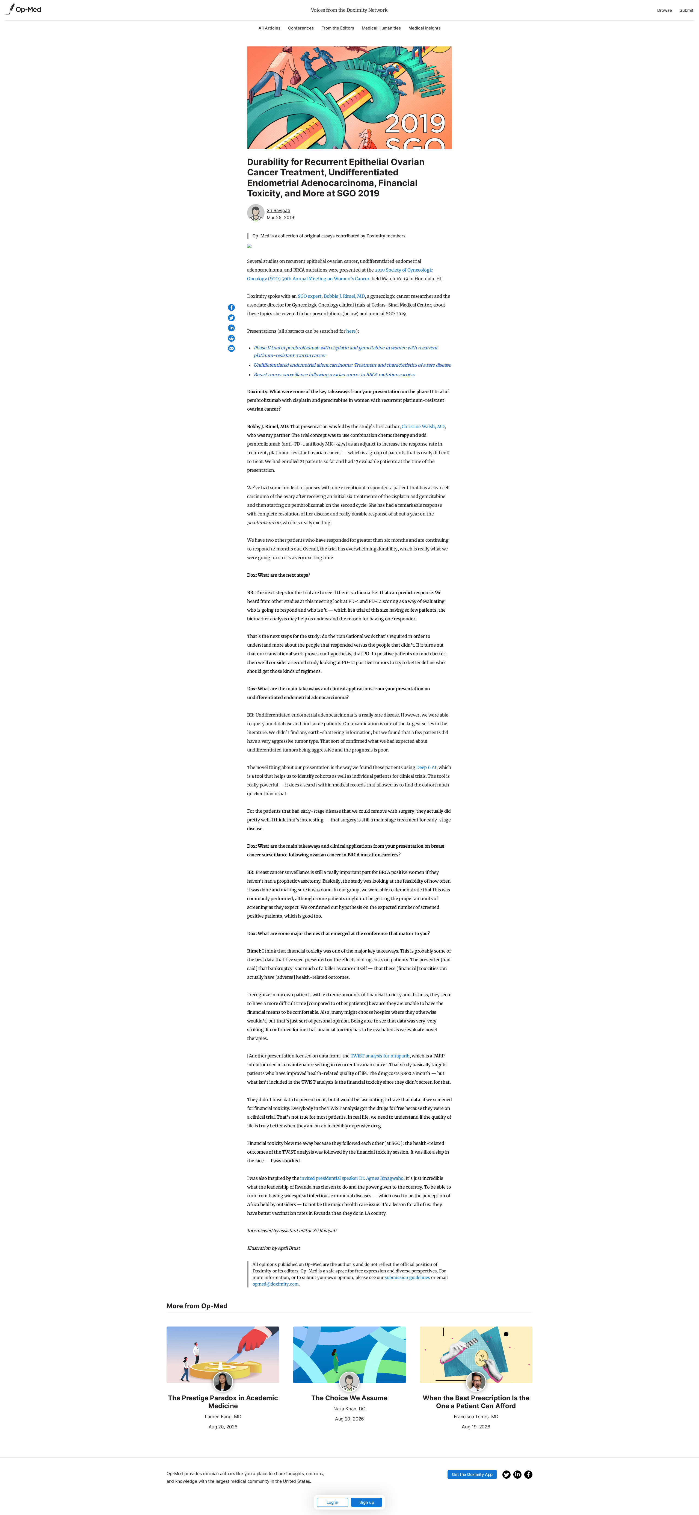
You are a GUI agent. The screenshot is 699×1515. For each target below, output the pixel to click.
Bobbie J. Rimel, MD (344, 296)
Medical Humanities (381, 28)
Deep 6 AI (426, 767)
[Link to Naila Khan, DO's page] (349, 1382)
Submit (687, 10)
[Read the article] (223, 1355)
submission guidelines (407, 1277)
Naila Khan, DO (349, 1408)
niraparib (400, 1056)
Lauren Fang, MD (223, 1416)
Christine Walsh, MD (423, 426)
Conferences (301, 28)
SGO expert (310, 296)
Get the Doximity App (472, 1474)
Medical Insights (424, 28)
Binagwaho (392, 1178)
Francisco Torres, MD (476, 1416)
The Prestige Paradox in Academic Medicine (223, 1402)
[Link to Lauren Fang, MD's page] (223, 1382)
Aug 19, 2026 (455, 1426)
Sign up (366, 1502)
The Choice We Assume (349, 1398)
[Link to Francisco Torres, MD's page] (476, 1382)
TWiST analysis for (370, 1056)
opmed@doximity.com (276, 1284)
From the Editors (337, 28)
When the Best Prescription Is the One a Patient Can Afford (476, 1402)
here (351, 331)
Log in (332, 1502)
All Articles (269, 28)
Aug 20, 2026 (202, 1426)
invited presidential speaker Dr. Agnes (340, 1178)
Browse (664, 10)
